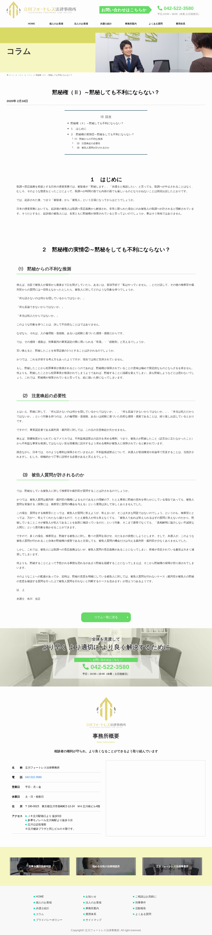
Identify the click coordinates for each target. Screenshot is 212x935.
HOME (40, 896)
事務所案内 (92, 908)
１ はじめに (78, 128)
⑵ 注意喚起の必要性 (87, 143)
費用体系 (91, 914)
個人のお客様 (44, 902)
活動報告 (140, 908)
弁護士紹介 (42, 908)
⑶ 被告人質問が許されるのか (92, 147)
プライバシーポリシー (49, 919)
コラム (40, 914)
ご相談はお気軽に (146, 896)
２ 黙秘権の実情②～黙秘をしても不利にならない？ (102, 134)
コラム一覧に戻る (106, 617)
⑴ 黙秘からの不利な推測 (89, 139)
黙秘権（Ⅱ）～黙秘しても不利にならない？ (97, 123)
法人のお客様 (94, 902)
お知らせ (91, 896)
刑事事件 (140, 902)
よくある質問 (143, 914)
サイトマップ (94, 919)
